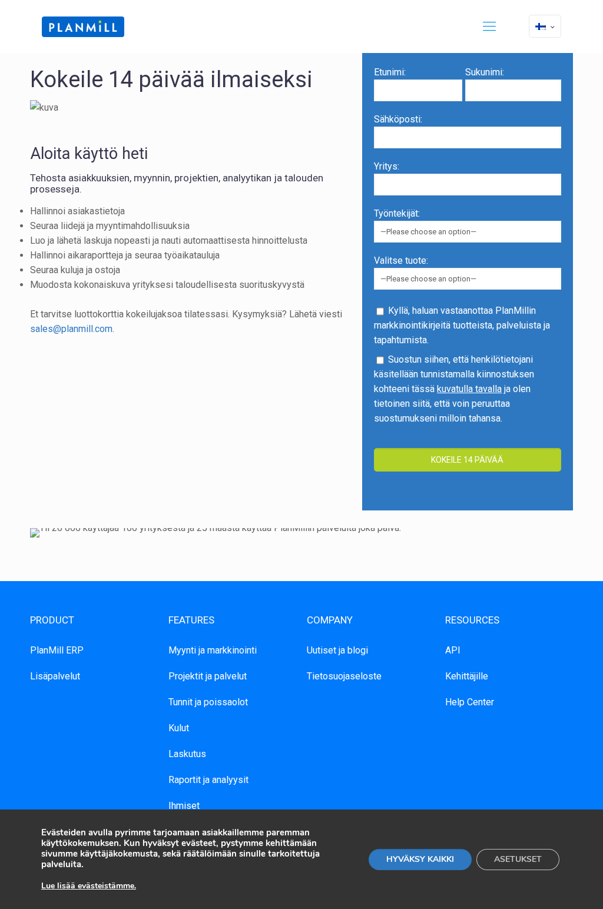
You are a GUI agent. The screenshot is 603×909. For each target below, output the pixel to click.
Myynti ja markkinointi (212, 650)
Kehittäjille (466, 676)
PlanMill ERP (57, 650)
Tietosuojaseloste (344, 676)
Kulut (178, 728)
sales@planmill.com (71, 328)
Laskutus (187, 753)
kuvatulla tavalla (469, 388)
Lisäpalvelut (55, 676)
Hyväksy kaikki (420, 859)
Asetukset (518, 859)
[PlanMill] (83, 26)
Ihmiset (184, 805)
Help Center (469, 702)
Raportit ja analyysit (208, 779)
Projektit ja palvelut (207, 676)
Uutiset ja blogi (337, 650)
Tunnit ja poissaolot (208, 702)
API (452, 650)
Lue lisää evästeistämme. (88, 885)
